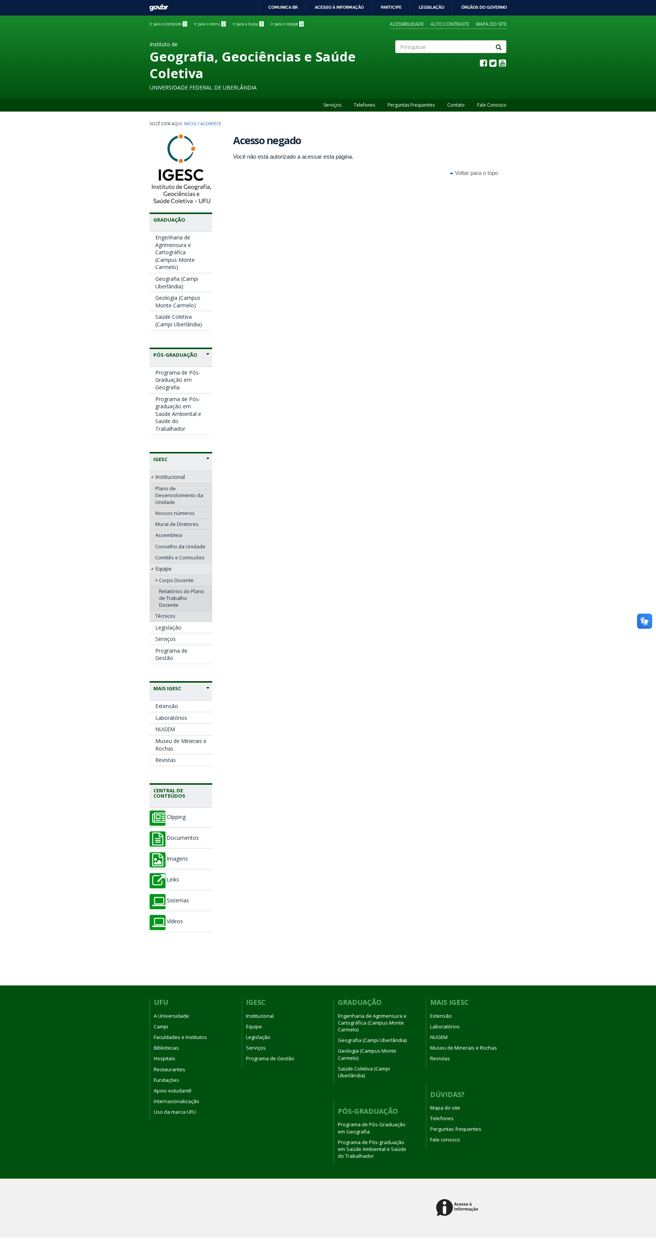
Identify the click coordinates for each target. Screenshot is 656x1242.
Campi (161, 1026)
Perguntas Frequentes (411, 105)
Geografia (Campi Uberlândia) (176, 282)
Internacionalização (176, 1101)
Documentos (183, 838)
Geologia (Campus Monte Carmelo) (177, 301)
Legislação (431, 7)
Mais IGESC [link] (167, 688)
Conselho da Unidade (180, 546)
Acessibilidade (407, 24)
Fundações (166, 1080)
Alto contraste (449, 24)
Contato (456, 105)
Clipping (176, 817)
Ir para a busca (248, 24)
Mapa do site (491, 24)
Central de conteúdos (169, 793)
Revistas (165, 759)
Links (173, 879)
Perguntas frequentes (455, 1129)
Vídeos (175, 921)
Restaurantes (169, 1069)
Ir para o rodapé (287, 24)
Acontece (210, 123)
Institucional (170, 476)
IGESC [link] (160, 459)
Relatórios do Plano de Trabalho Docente (181, 598)
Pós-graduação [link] (175, 354)
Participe (391, 7)
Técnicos (165, 615)
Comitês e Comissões (180, 557)
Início (190, 123)
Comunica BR (283, 7)
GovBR (156, 5)
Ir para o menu (209, 24)
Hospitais (164, 1058)
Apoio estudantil (172, 1090)
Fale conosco (445, 1139)
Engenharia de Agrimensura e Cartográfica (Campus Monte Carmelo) (175, 252)
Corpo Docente (176, 580)
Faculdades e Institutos (180, 1037)
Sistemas (178, 900)
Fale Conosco (491, 105)
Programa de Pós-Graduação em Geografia (177, 380)
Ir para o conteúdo (168, 24)
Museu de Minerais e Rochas (181, 744)
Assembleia (168, 535)
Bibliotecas (166, 1047)
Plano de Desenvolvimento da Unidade (179, 495)
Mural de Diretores (177, 524)
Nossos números (175, 513)
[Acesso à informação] (458, 1208)
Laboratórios (171, 717)
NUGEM (165, 729)
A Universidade (171, 1015)
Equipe (163, 568)
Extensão (166, 706)
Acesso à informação (339, 7)
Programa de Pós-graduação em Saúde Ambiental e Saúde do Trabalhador (178, 413)
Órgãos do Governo (484, 7)
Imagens (177, 858)
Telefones (364, 105)
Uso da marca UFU (175, 1111)
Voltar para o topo (475, 173)
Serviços (332, 105)
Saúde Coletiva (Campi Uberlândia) (178, 320)
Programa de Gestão (171, 654)
